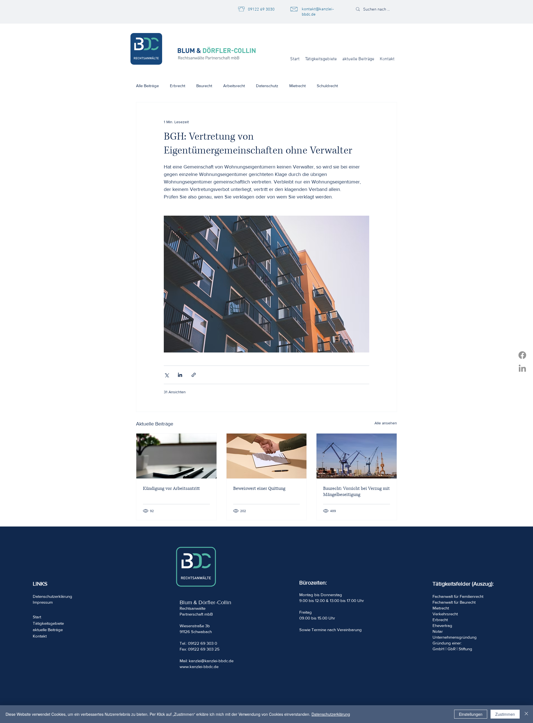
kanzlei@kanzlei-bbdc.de (211, 660)
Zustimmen (505, 714)
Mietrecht (297, 85)
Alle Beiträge (147, 85)
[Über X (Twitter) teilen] (166, 374)
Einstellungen (470, 714)
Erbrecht (177, 85)
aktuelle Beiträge (48, 629)
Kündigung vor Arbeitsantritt (171, 488)
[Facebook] (522, 355)
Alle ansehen (385, 423)
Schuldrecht (327, 85)
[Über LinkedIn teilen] (180, 374)
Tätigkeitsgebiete (48, 623)
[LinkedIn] (522, 368)
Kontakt (40, 636)
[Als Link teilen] (193, 374)
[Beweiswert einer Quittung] (267, 456)
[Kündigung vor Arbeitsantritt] (176, 456)
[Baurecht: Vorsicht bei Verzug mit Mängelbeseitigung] (356, 456)
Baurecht (204, 85)
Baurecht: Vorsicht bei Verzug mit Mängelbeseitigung (356, 491)
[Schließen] (526, 714)
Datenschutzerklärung (330, 714)
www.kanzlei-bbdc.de (199, 666)
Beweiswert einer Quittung (259, 488)
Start (37, 616)
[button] (321, 59)
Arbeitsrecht (234, 85)
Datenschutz (267, 85)
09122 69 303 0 (202, 643)
